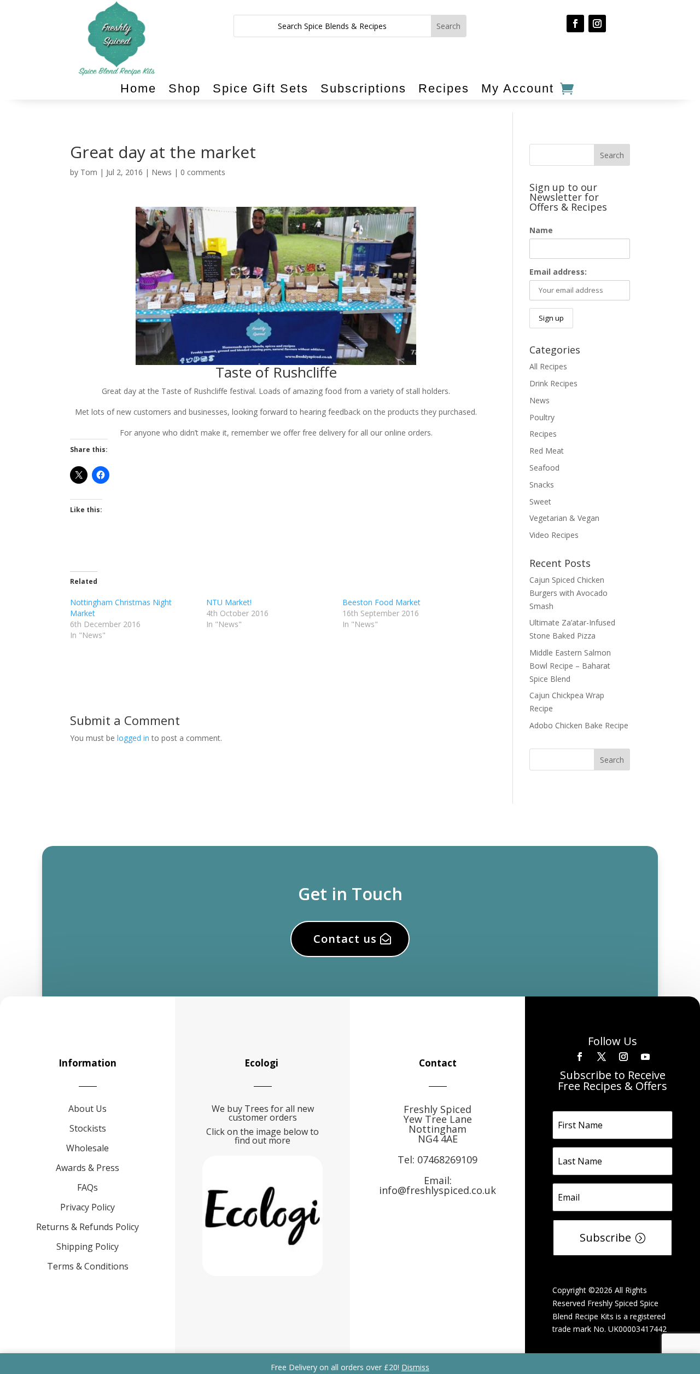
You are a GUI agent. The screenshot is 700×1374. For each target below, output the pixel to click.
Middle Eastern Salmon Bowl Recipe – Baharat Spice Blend (570, 665)
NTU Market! (229, 602)
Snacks (541, 484)
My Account (517, 88)
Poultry (542, 417)
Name (541, 230)
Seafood (544, 467)
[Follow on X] (601, 1056)
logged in (133, 738)
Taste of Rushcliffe (276, 372)
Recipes (443, 88)
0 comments (202, 172)
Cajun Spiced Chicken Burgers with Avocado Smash (568, 593)
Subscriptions (363, 88)
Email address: (558, 271)
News (161, 172)
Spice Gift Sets (260, 88)
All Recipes (548, 366)
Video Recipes (554, 535)
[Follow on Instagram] (597, 23)
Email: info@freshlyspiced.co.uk (437, 1185)
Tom (88, 172)
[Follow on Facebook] (575, 23)
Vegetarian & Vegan (564, 518)
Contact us (345, 938)
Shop (184, 88)
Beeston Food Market (381, 602)
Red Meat (546, 450)
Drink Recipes (553, 383)
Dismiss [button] (415, 1367)
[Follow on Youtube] (645, 1056)
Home (138, 88)
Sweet (540, 501)
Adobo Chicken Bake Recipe (578, 725)
